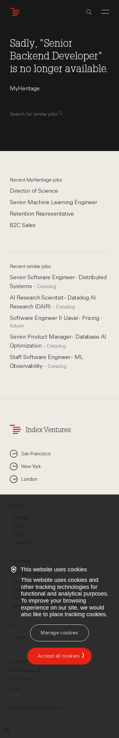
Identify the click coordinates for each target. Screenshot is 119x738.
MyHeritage (25, 88)
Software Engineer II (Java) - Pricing (55, 317)
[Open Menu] (105, 12)
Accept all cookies (59, 656)
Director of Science (34, 190)
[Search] (89, 12)
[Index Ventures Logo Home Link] (16, 12)
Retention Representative (42, 213)
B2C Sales (23, 225)
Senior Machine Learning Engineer (53, 202)
